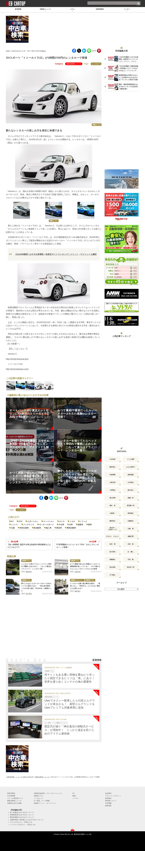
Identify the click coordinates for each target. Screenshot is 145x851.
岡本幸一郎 (130, 567)
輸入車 (48, 528)
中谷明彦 (112, 459)
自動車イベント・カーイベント (78, 580)
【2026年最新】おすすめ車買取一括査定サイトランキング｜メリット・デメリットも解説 (56, 254)
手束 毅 (131, 559)
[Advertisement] (54, 629)
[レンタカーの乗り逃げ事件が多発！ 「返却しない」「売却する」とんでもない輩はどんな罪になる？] (61, 587)
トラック (83, 521)
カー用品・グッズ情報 (52, 723)
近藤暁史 (131, 521)
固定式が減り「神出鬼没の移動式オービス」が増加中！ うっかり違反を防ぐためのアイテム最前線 (69, 730)
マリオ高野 (130, 459)
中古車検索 (11, 796)
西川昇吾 (29, 594)
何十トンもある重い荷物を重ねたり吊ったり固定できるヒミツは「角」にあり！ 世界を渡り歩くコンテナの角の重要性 (70, 678)
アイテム (64, 723)
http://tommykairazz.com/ (17, 369)
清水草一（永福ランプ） (112, 528)
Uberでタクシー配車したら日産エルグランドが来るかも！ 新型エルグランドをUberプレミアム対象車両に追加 (69, 704)
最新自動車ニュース (74, 64)
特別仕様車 (24, 528)
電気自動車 (71, 528)
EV (12, 521)
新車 (90, 524)
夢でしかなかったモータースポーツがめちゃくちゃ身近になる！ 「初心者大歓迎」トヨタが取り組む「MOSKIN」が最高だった (36, 587)
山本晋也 (131, 482)
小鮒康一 (112, 513)
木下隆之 (112, 575)
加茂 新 (131, 544)
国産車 (80, 524)
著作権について (110, 801)
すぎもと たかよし (112, 536)
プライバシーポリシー (113, 796)
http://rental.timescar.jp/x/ (17, 359)
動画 (74, 796)
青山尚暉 (112, 498)
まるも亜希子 (130, 467)
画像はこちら (97, 125)
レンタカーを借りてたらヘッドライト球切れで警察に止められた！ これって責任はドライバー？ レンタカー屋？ (36, 566)
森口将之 (131, 490)
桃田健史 (131, 513)
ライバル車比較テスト (15, 798)
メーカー (75, 798)
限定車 (59, 528)
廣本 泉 (112, 505)
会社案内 (108, 793)
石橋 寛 (131, 528)
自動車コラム (26, 560)
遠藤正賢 (131, 536)
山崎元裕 (78, 572)
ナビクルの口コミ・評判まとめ (21, 822)
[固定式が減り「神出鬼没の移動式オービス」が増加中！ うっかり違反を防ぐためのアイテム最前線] (25, 727)
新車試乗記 (11, 793)
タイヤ (62, 521)
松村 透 (112, 544)
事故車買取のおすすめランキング (22, 817)
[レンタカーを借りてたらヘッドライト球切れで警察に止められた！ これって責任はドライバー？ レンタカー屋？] (12, 567)
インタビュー (38, 798)
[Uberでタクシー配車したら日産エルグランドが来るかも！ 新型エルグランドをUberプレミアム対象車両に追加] (25, 701)
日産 (13, 528)
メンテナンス (28, 524)
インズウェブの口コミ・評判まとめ (22, 824)
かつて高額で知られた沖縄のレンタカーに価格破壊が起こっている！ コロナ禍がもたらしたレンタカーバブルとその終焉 (85, 566)
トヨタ (72, 521)
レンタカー (96, 64)
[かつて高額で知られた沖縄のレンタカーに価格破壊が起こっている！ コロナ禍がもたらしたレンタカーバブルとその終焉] (61, 567)
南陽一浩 (131, 498)
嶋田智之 (112, 467)
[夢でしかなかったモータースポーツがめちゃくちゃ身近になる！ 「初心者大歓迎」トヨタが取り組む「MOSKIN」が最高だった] (12, 587)
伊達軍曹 (112, 474)
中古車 (61, 524)
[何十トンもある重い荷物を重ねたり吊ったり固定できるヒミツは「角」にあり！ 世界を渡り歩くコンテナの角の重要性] (25, 675)
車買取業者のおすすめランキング (22, 815)
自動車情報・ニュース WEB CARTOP (19, 777)
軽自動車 (37, 528)
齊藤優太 (112, 559)
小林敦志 (112, 490)
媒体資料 (108, 806)
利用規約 (108, 798)
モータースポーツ (46, 524)
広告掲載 (108, 803)
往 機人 (131, 552)
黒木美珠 (112, 567)
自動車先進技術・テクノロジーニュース (48, 793)
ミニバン (14, 524)
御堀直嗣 (131, 474)
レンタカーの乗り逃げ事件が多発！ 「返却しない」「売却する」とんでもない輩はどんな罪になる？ (85, 586)
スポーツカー (32, 521)
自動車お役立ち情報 (14, 803)
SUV (20, 521)
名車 (71, 524)
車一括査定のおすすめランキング (22, 812)
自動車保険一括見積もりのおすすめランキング (26, 820)
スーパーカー (48, 521)
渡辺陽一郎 (130, 505)
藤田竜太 (29, 572)
